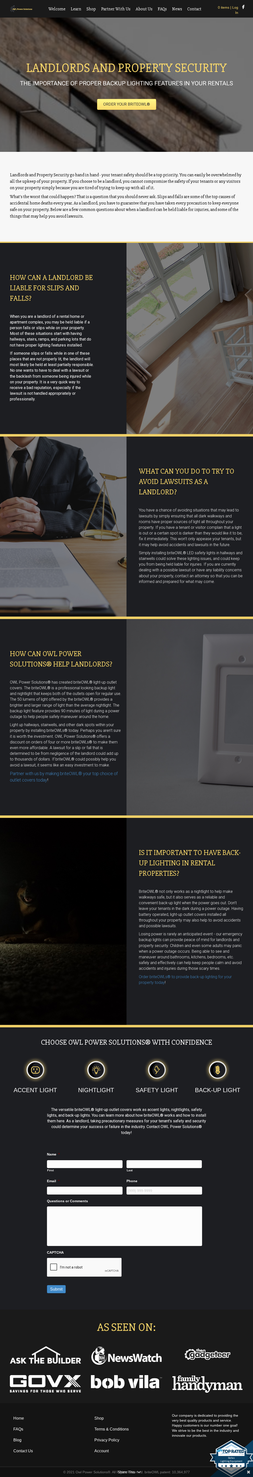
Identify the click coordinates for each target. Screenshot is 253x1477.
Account (101, 1451)
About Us (144, 9)
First (50, 1170)
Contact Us (23, 1451)
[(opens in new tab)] (126, 1355)
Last (130, 1170)
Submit (56, 1289)
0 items (223, 7)
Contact (194, 9)
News (177, 9)
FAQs (162, 9)
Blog (17, 1440)
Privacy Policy (106, 1440)
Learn (76, 9)
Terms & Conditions (111, 1429)
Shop (91, 9)
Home (18, 1418)
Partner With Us (115, 9)
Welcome (56, 9)
